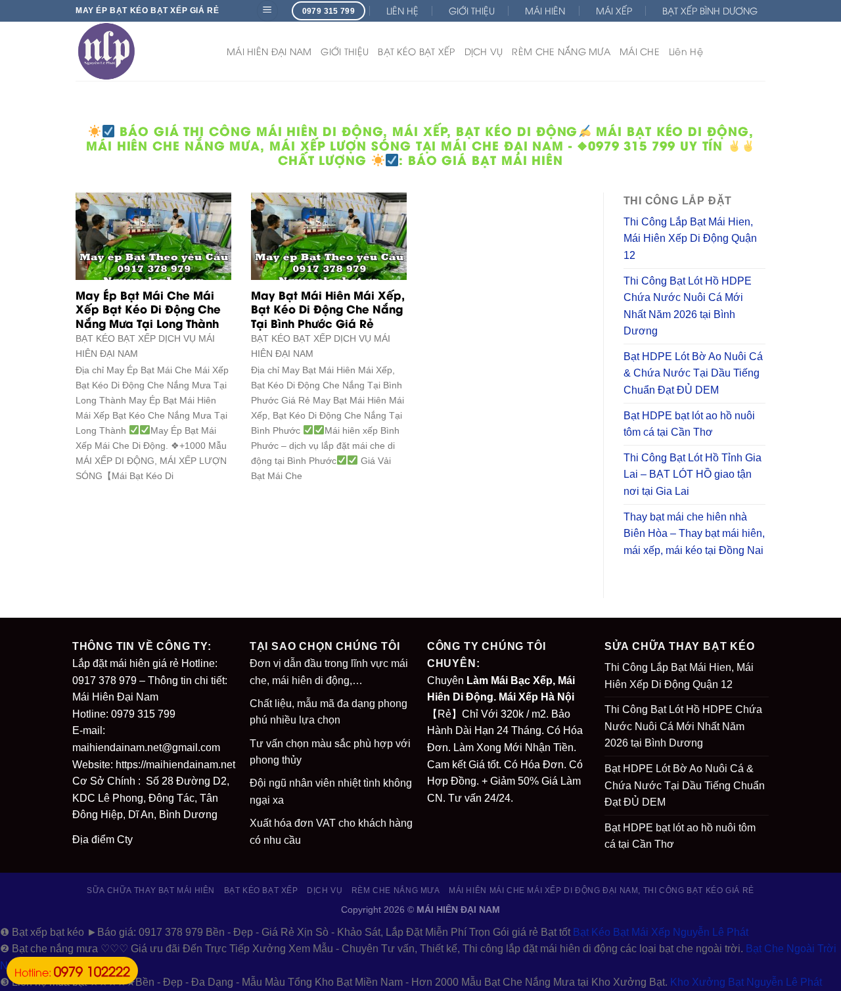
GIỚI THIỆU (472, 10)
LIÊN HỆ (402, 10)
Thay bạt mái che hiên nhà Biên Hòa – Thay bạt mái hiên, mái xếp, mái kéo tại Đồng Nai (694, 533)
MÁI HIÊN (545, 10)
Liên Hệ (686, 51)
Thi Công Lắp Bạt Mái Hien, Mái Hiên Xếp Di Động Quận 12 (690, 238)
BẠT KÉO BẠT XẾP (416, 51)
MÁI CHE (640, 51)
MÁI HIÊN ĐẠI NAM (269, 51)
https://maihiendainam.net (175, 764)
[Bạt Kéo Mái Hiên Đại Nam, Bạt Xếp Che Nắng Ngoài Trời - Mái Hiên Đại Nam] (141, 51)
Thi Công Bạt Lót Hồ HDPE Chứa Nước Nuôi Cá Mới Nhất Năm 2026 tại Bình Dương (688, 306)
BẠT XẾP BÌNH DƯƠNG (710, 10)
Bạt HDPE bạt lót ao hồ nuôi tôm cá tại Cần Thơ (689, 424)
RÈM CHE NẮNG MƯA (561, 51)
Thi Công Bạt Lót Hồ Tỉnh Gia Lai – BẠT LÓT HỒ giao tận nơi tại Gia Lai (692, 474)
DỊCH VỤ (484, 51)
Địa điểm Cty (102, 839)
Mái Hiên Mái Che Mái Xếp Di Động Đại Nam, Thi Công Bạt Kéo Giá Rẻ (601, 890)
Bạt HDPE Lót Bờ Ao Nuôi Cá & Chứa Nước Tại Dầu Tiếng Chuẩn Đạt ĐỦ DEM (693, 373)
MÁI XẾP (614, 10)
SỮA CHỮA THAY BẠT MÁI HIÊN (151, 890)
